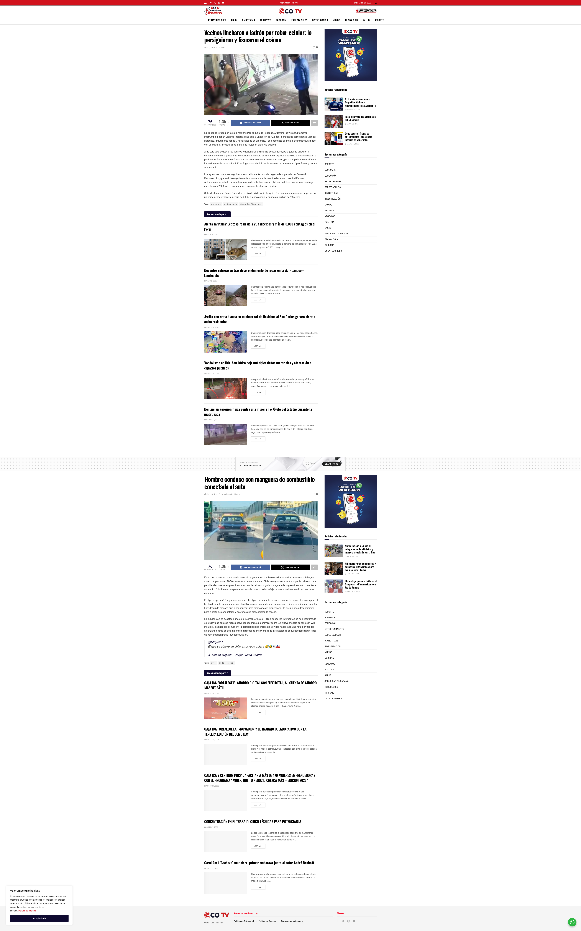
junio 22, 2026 (212, 868)
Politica (329, 222)
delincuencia (230, 204)
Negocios (330, 216)
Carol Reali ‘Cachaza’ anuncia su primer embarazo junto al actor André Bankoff (259, 862)
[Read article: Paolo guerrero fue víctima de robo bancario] (334, 121)
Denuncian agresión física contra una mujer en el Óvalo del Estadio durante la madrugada (258, 411)
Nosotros (295, 2)
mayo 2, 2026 (211, 281)
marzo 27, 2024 (352, 574)
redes (230, 663)
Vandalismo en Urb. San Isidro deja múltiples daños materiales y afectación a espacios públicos (257, 365)
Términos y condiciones (292, 921)
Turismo (329, 245)
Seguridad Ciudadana (250, 204)
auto (213, 663)
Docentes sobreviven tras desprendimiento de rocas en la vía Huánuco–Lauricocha (254, 272)
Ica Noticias (248, 20)
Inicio (234, 20)
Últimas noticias (216, 20)
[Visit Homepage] (290, 11)
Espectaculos (299, 20)
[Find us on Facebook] (211, 2)
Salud (366, 20)
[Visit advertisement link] (351, 55)
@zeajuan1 (215, 642)
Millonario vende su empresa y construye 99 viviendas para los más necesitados (360, 567)
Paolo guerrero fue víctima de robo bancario (360, 118)
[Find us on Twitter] (215, 2)
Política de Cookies (267, 921)
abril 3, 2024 (209, 47)
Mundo (336, 20)
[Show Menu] (205, 3)
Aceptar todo (39, 918)
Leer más (259, 253)
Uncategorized (333, 251)
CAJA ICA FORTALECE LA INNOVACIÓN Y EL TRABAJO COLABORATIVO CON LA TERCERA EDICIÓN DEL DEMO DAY (255, 731)
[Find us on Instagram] (219, 2)
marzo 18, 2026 (212, 327)
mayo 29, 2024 (352, 556)
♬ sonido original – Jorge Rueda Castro (234, 655)
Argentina (216, 204)
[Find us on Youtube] (223, 2)
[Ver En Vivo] (366, 10)
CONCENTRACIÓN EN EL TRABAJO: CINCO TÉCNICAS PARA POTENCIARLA (252, 821)
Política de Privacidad (244, 921)
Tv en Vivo (265, 20)
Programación (285, 2)
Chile (221, 663)
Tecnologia (351, 20)
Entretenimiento (334, 181)
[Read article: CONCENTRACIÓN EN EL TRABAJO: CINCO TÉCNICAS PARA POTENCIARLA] (225, 841)
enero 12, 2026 (352, 144)
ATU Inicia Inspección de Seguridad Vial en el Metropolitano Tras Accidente (360, 102)
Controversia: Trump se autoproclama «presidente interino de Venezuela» (358, 137)
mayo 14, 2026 (212, 235)
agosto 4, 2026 (212, 693)
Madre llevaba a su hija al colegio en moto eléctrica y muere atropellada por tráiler (360, 549)
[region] (39, 905)
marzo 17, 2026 (212, 420)
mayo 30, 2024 (352, 124)
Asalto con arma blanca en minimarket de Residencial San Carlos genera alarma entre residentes (259, 319)
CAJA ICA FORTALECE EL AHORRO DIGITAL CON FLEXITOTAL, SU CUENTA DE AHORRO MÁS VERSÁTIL (260, 685)
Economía (281, 20)
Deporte (379, 20)
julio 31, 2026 (212, 827)
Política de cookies (27, 910)
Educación (330, 175)
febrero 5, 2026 (353, 109)
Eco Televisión (217, 922)
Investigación (320, 20)
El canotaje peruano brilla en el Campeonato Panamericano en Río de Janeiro (361, 584)
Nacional (330, 210)
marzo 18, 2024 (352, 591)
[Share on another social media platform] (314, 123)
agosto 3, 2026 (212, 786)
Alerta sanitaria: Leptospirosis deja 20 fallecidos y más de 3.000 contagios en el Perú (259, 226)
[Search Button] (376, 2)
